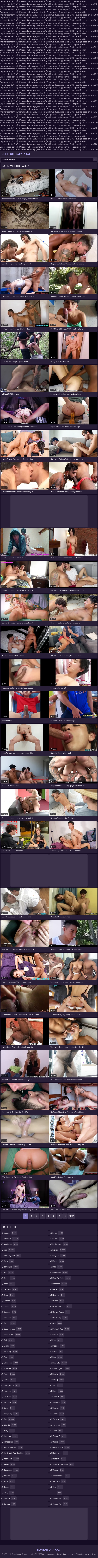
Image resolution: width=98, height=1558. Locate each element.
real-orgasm (60, 1368)
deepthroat (12, 1334)
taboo (58, 1413)
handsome (11, 1442)
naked (57, 1289)
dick (9, 1340)
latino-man (60, 1244)
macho (58, 1261)
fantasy (10, 1391)
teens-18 (59, 1436)
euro (8, 1357)
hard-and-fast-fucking (17, 1453)
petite (58, 1334)
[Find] (95, 159)
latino (58, 1238)
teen (57, 1430)
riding (58, 1379)
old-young (60, 1317)
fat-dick (10, 1396)
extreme (10, 1368)
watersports (60, 1475)
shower (58, 1408)
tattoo (58, 1419)
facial (9, 1374)
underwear (60, 1453)
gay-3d (10, 1425)
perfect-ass (60, 1329)
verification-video (62, 1464)
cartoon (10, 1289)
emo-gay (10, 1351)
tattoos (58, 1425)
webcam (58, 1481)
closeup (10, 1312)
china (9, 1295)
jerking (10, 1475)
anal (9, 1250)
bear (9, 1284)
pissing (58, 1346)
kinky (9, 1492)
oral (57, 1323)
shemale (58, 1402)
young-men (59, 1504)
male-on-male (61, 1278)
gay (9, 1419)
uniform (59, 1459)
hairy (9, 1430)
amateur (11, 1238)
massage (59, 1284)
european (11, 1363)
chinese (10, 1300)
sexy (57, 1391)
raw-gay (59, 1363)
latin (57, 1233)
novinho (58, 1295)
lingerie (58, 1255)
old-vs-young (61, 1312)
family (9, 1379)
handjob (10, 1436)
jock (9, 1481)
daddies (10, 1317)
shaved (58, 1396)
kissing (10, 1498)
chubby (10, 1306)
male (57, 1267)
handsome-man (13, 1447)
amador (10, 1233)
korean (9, 1504)
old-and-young (61, 1306)
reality (58, 1374)
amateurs (11, 1244)
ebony (9, 1346)
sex (57, 1385)
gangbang (11, 1413)
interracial (11, 1459)
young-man (60, 1498)
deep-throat (12, 1329)
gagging (10, 1402)
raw (57, 1357)
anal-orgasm (12, 1255)
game (9, 1408)
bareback (11, 1267)
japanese (11, 1470)
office (58, 1300)
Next (71, 1216)
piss (57, 1340)
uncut (58, 1442)
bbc (8, 1272)
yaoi (57, 1487)
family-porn (12, 1385)
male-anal (59, 1272)
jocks (9, 1487)
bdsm (9, 1278)
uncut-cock (60, 1447)
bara (9, 1261)
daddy (10, 1323)
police (57, 1351)
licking (58, 1250)
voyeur (58, 1470)
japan (9, 1464)
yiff (56, 1492)
